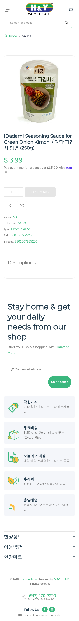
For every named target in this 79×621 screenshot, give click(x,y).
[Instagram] (52, 609)
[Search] (67, 23)
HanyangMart (28, 579)
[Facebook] (45, 609)
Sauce (26, 36)
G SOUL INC (61, 579)
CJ (15, 216)
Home (12, 36)
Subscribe (60, 382)
